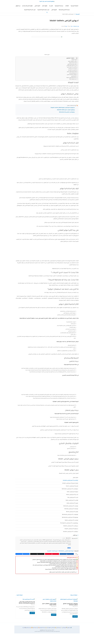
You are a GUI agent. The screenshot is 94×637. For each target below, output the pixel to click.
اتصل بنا (51, 5)
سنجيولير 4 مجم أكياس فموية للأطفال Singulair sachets (63, 107)
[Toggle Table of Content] (76, 58)
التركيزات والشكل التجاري (71, 74)
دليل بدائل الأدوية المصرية (30, 9)
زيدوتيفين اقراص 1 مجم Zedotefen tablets (66, 109)
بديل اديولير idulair (72, 79)
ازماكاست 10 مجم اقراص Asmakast (70, 480)
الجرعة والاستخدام (72, 73)
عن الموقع (18, 5)
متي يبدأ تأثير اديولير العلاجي (71, 65)
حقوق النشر (44, 5)
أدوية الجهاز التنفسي (69, 551)
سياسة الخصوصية (59, 5)
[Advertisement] (47, 170)
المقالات (67, 5)
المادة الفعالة (74, 59)
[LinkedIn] (68, 548)
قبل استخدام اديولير (72, 62)
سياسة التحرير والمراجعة (64, 9)
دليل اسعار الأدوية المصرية (43, 9)
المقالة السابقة (74, 595)
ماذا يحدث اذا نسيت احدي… (71, 67)
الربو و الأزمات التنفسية (52, 551)
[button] (47, 12)
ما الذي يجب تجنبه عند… (72, 70)
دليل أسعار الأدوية (36, 627)
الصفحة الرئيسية (74, 5)
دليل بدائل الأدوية (29, 627)
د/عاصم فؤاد (75, 26)
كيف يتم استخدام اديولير (72, 64)
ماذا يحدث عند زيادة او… (72, 68)
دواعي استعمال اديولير (72, 61)
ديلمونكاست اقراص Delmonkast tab (67, 112)
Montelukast (61, 551)
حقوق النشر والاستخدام (27, 5)
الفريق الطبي (54, 9)
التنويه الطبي (37, 5)
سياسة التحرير (59, 627)
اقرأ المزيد (75, 616)
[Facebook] (69, 548)
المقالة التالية (19, 595)
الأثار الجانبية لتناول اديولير (71, 71)
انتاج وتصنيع (73, 76)
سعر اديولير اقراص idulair (71, 77)
